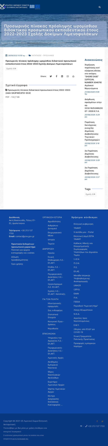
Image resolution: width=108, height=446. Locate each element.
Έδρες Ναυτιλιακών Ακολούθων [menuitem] (54, 375)
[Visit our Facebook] (97, 421)
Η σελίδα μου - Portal (84, 232)
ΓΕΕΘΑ (77, 302)
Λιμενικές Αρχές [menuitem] (56, 358)
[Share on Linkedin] (62, 76)
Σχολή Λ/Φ (11, 68)
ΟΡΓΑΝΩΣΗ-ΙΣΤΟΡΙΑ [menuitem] (52, 217)
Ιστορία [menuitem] (51, 239)
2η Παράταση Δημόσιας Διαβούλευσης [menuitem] (91, 154)
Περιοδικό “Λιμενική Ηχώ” (86, 306)
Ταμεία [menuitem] (51, 243)
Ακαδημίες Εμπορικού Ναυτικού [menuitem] (53, 365)
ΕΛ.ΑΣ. (77, 271)
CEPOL (77, 289)
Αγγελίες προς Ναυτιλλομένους (81, 319)
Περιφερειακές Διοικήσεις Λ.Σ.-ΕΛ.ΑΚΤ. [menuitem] (55, 277)
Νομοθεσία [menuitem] (53, 328)
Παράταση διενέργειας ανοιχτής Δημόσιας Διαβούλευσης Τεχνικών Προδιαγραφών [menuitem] (92, 131)
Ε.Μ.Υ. (76, 325)
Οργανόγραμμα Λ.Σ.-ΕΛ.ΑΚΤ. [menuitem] (55, 285)
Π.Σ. (75, 267)
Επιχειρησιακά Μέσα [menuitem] (54, 234)
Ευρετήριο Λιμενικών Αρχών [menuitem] (56, 383)
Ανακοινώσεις (21, 43)
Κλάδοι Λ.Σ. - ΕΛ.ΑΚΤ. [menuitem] (54, 268)
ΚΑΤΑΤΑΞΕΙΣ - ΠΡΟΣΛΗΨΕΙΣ (43, 55)
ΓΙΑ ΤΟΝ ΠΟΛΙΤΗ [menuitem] (50, 299)
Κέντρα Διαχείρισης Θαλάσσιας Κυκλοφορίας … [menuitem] (55, 400)
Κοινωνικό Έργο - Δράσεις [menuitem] (56, 323)
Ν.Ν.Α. (77, 314)
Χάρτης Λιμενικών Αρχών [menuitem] (56, 390)
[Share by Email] (68, 76)
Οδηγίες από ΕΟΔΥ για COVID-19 (84, 330)
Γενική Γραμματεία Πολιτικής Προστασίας (84, 337)
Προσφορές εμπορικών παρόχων (84, 344)
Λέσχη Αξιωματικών (83, 310)
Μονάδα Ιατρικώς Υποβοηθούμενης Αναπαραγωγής (82, 278)
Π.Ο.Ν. (77, 263)
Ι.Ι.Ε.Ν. (77, 259)
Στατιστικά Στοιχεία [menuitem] (53, 316)
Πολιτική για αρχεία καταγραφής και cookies (22, 251)
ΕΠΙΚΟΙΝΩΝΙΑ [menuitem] (48, 333)
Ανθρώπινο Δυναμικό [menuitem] (53, 227)
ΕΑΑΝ (76, 293)
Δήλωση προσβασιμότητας (19, 258)
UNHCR (77, 285)
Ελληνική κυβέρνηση (83, 224)
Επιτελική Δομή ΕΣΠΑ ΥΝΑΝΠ (84, 237)
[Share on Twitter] (51, 76)
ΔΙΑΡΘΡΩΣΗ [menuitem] (48, 249)
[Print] (73, 76)
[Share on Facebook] (56, 76)
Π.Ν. (76, 297)
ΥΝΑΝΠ (77, 228)
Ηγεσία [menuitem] (51, 253)
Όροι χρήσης (17, 264)
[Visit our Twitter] (102, 421)
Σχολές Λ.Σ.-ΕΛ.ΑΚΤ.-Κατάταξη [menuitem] (56, 292)
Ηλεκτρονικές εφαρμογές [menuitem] (54, 304)
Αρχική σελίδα (7, 43)
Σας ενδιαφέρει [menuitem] (55, 310)
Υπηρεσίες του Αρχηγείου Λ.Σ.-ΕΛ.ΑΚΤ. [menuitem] (55, 341)
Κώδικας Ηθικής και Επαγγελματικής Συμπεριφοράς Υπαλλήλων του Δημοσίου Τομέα (86, 249)
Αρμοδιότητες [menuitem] (54, 221)
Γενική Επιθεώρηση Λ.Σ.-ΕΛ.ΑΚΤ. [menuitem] (56, 260)
